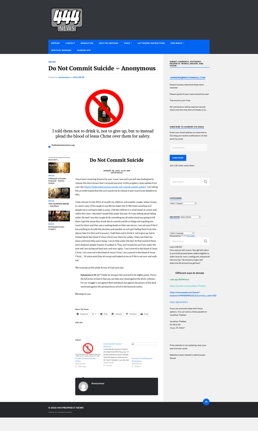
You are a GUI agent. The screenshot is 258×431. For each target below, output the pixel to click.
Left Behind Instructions (151, 43)
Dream (52, 62)
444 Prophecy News (70, 407)
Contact (70, 43)
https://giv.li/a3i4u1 (179, 302)
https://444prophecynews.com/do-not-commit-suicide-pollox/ (115, 187)
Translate (190, 235)
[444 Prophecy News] (129, 19)
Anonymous (64, 77)
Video (127, 43)
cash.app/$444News (179, 279)
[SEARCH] (206, 182)
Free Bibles (176, 43)
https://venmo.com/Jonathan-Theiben (188, 286)
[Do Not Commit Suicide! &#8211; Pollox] (88, 349)
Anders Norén (65, 412)
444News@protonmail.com (187, 77)
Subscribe (178, 158)
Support (55, 43)
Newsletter (87, 43)
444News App (84, 50)
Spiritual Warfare (61, 50)
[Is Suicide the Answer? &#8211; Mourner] (117, 354)
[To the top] (206, 402)
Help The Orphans (108, 43)
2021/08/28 (78, 77)
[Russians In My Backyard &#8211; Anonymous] (144, 349)
